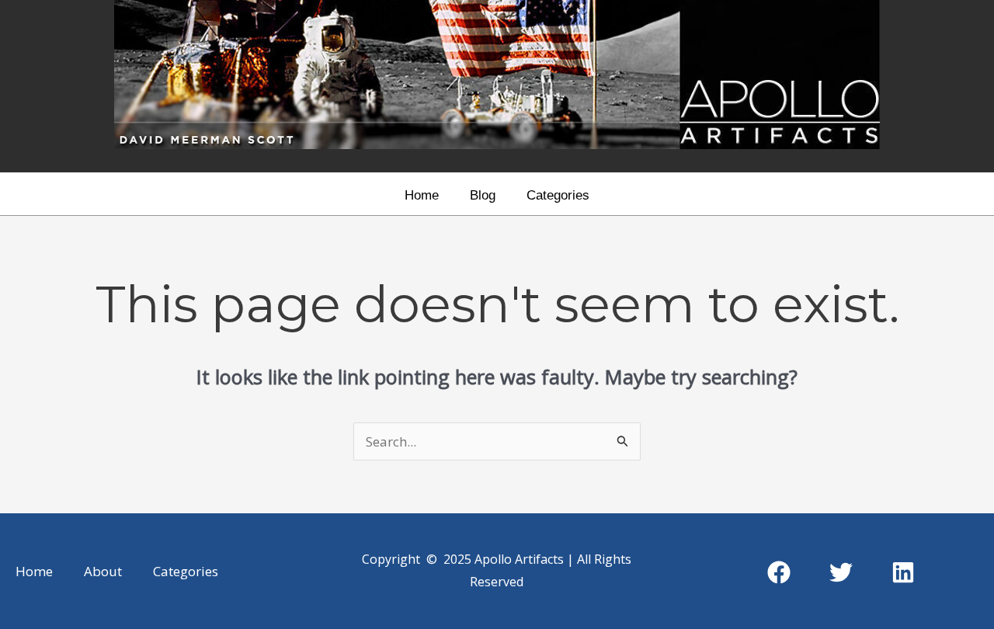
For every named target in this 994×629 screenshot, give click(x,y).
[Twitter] (841, 572)
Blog (482, 195)
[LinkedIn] (903, 572)
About (103, 571)
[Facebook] (779, 572)
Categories (558, 195)
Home (422, 195)
